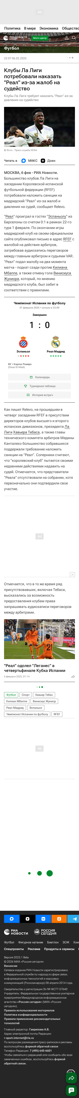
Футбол (11, 694)
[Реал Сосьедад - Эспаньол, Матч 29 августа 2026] (28, 356)
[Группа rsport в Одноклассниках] (59, 919)
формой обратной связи (41, 1046)
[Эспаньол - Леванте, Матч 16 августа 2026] (23, 356)
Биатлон (53, 942)
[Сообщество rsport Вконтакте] (43, 919)
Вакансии (10, 965)
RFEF (67, 239)
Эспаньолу (57, 216)
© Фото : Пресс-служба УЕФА (20, 150)
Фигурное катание (30, 942)
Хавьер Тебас (44, 694)
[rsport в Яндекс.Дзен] (27, 919)
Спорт (26, 694)
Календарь (42, 377)
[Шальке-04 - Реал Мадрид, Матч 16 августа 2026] (53, 356)
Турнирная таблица (43, 386)
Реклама (34, 949)
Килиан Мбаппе (16, 701)
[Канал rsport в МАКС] (11, 919)
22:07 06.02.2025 (15, 58)
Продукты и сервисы (59, 949)
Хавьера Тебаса (26, 432)
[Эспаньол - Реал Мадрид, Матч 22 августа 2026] (26, 356)
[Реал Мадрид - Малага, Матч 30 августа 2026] (60, 356)
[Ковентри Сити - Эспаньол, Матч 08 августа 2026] (21, 356)
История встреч (42, 395)
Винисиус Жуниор (44, 701)
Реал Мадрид (15, 707)
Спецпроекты (14, 949)
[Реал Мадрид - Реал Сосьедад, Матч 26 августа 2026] (58, 356)
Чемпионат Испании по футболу (39, 303)
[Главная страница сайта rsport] (24, 38)
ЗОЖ (66, 942)
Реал (9, 216)
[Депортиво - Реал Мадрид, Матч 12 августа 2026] (51, 356)
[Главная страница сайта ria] (4, 38)
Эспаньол (35, 707)
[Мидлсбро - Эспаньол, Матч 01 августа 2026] (18, 356)
